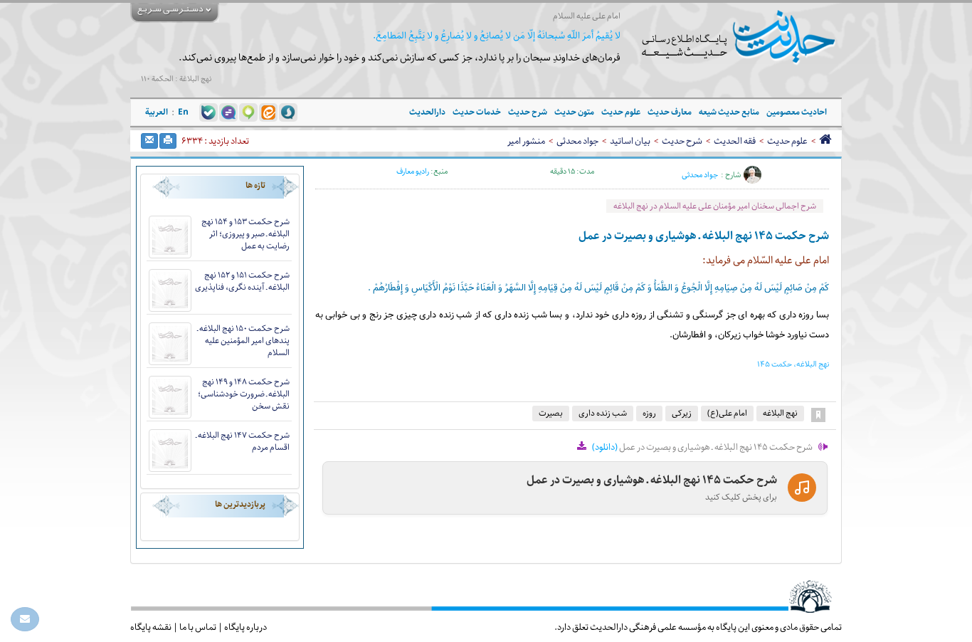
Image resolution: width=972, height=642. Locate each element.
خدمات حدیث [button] (477, 112)
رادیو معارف (412, 171)
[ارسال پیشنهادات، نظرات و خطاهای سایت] (25, 619)
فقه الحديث (735, 141)
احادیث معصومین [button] (796, 112)
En (183, 112)
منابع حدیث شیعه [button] (729, 112)
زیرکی (682, 413)
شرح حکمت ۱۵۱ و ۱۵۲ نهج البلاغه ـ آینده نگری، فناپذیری (242, 281)
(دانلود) (605, 447)
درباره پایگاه (245, 627)
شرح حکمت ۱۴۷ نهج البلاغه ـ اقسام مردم (243, 441)
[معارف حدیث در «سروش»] (288, 112)
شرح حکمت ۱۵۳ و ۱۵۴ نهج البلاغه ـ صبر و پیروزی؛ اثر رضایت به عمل (245, 234)
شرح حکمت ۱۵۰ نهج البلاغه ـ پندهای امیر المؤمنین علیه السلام (243, 340)
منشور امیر (526, 141)
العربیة (156, 112)
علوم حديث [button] (620, 112)
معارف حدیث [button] (670, 112)
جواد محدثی (577, 141)
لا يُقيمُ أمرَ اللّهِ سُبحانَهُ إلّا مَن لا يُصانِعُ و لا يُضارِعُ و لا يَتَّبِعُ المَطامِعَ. (496, 35)
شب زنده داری (603, 413)
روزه (649, 413)
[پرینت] (167, 141)
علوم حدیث (787, 141)
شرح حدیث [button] (527, 112)
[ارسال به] (149, 141)
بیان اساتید (630, 141)
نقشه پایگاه (150, 627)
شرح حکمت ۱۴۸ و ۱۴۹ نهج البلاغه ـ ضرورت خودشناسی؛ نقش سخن (244, 394)
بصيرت (551, 413)
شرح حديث (682, 141)
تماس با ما (197, 627)
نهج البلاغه (780, 413)
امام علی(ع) (727, 413)
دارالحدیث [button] (427, 112)
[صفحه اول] (825, 141)
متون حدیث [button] (574, 112)
